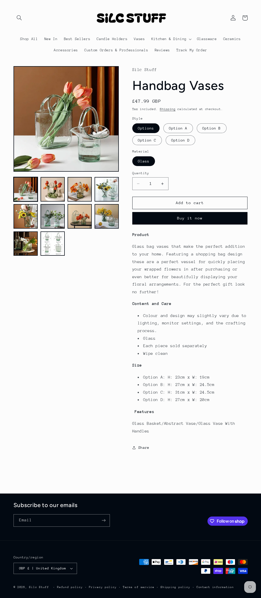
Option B (211, 128)
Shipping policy (175, 587)
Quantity (140, 173)
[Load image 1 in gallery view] (26, 189)
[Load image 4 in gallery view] (107, 189)
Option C (147, 140)
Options (146, 128)
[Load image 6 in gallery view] (53, 216)
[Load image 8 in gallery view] (107, 216)
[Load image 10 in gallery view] (53, 243)
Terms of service (138, 587)
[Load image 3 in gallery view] (80, 189)
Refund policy (70, 587)
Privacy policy (102, 587)
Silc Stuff (39, 587)
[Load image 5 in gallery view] (26, 216)
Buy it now (190, 218)
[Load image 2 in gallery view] (53, 189)
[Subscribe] (103, 520)
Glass (143, 161)
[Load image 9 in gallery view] (26, 243)
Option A (178, 128)
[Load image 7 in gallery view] (80, 216)
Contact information (215, 587)
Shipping (168, 109)
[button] (19, 18)
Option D (180, 140)
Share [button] (143, 447)
